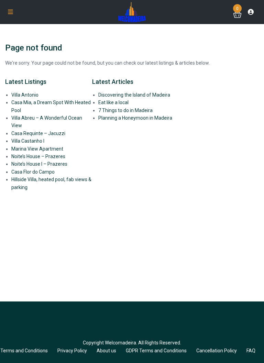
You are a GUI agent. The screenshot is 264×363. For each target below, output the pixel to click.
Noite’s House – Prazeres (38, 156)
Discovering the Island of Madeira (134, 95)
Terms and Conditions (24, 350)
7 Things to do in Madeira (125, 110)
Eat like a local (113, 102)
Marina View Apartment (37, 149)
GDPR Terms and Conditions (156, 350)
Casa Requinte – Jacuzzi (38, 133)
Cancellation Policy (216, 350)
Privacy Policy (72, 350)
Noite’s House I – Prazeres (39, 164)
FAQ (250, 350)
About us (106, 350)
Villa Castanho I (27, 141)
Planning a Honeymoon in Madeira (135, 118)
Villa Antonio (24, 95)
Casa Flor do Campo (33, 172)
